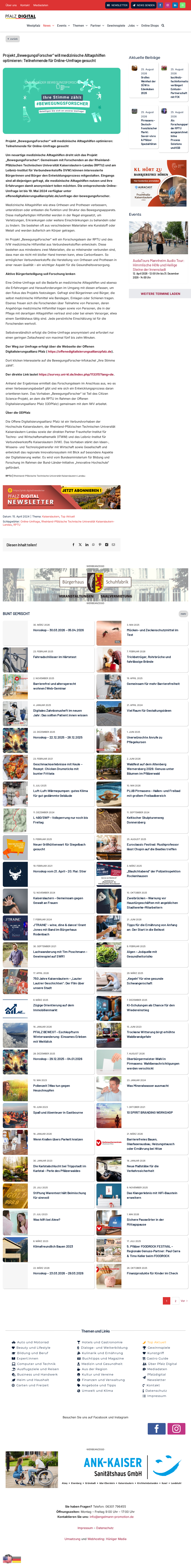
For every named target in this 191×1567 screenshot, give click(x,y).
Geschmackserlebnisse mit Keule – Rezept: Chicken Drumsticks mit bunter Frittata (57, 768)
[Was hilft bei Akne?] (15, 1213)
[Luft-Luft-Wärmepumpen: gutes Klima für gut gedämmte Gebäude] (15, 784)
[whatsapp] (182, 5)
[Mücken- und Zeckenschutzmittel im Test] (108, 623)
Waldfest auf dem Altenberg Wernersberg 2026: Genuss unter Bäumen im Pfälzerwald (150, 768)
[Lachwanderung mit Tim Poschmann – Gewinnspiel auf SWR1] (15, 945)
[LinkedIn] (87, 544)
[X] (80, 544)
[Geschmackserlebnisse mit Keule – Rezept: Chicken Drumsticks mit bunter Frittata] (15, 757)
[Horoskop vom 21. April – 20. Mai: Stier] (15, 864)
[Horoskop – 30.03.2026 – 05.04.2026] (15, 633)
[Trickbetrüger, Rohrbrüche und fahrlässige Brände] (108, 650)
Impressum (85, 1528)
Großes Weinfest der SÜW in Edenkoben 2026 (148, 85)
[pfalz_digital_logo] (21, 16)
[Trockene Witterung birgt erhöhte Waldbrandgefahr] (108, 1025)
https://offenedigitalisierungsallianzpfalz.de (80, 351)
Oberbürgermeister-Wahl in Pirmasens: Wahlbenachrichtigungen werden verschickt (153, 1063)
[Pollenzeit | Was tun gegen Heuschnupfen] (15, 1078)
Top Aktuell (68, 516)
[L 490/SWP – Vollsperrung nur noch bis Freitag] (15, 811)
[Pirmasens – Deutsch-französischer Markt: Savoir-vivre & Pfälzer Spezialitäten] (134, 111)
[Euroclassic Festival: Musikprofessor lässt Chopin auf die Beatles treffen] (108, 837)
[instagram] (167, 5)
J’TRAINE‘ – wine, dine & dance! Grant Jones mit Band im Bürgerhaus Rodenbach (59, 929)
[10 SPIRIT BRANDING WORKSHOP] (108, 1105)
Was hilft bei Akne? (46, 1219)
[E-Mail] (113, 544)
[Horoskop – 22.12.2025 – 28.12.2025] (15, 730)
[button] (163, 25)
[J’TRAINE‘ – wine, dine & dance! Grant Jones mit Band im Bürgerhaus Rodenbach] (15, 918)
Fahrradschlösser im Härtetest (54, 657)
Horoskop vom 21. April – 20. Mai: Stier (59, 871)
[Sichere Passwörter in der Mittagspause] (108, 1213)
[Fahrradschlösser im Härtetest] (15, 650)
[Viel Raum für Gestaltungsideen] (108, 703)
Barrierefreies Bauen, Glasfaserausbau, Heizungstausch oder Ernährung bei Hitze (150, 1144)
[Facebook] (73, 544)
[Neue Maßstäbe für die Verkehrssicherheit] (108, 1159)
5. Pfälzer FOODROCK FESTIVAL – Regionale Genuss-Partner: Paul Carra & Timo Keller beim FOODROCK (153, 1251)
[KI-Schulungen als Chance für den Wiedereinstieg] (108, 998)
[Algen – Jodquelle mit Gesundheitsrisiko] (108, 945)
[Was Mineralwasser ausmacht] (108, 1078)
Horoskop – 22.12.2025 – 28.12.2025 (57, 737)
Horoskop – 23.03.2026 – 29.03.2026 (58, 1273)
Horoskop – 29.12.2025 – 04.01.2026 (57, 1059)
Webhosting (95, 1539)
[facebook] (160, 5)
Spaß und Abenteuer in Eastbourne (58, 1112)
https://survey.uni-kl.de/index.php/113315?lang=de (76, 374)
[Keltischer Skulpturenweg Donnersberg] (108, 811)
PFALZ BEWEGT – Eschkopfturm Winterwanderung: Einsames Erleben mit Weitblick (59, 1036)
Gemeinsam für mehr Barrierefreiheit (153, 684)
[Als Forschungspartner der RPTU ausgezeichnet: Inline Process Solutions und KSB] (164, 111)
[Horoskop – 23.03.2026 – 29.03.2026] (15, 1276)
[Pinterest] (100, 544)
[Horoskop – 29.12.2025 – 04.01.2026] (15, 1052)
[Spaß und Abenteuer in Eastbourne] (15, 1105)
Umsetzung (72, 1539)
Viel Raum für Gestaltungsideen (149, 710)
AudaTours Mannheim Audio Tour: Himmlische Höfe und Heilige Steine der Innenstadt (158, 265)
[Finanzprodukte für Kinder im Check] (108, 1266)
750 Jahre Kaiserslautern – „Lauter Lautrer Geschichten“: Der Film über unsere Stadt (58, 983)
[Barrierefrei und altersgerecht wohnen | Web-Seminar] (15, 677)
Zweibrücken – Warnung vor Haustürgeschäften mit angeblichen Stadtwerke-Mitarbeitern (152, 902)
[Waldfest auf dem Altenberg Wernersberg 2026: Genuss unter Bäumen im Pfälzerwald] (108, 757)
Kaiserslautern (50, 516)
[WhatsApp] (93, 544)
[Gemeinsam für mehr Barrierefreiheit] (108, 677)
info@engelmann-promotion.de (112, 1517)
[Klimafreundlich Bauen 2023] (15, 1239)
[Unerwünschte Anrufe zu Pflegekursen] (108, 730)
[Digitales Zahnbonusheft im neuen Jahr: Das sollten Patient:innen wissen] (15, 703)
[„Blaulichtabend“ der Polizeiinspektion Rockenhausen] (108, 864)
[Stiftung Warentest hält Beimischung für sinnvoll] (15, 1186)
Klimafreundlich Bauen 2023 (53, 1246)
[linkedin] (175, 5)
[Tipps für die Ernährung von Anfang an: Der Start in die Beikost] (108, 918)
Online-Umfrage (30, 521)
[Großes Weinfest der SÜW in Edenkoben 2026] (134, 68)
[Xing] (106, 544)
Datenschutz (105, 1528)
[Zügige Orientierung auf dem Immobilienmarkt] (15, 998)
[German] (16, 1559)
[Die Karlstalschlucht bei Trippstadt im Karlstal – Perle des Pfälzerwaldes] (15, 1159)
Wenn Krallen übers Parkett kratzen (58, 1139)
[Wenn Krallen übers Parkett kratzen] (15, 1132)
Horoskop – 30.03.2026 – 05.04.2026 (58, 630)
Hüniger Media (116, 1539)
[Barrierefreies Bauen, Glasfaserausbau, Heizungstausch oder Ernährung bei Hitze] (108, 1132)
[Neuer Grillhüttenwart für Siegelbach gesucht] (15, 837)
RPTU (16, 524)
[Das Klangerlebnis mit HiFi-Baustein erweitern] (108, 1186)
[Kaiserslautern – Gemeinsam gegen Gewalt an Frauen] (15, 891)
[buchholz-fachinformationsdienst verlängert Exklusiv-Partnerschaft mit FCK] (164, 68)
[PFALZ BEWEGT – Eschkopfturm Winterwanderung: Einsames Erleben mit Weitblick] (15, 1025)
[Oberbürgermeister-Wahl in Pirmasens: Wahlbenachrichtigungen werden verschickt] (108, 1052)
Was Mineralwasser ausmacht (148, 1085)
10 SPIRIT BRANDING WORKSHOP (150, 1112)
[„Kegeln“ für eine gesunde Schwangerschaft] (108, 971)
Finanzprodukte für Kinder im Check (152, 1273)
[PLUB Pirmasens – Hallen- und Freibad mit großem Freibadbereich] (108, 784)
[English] (7, 1559)
